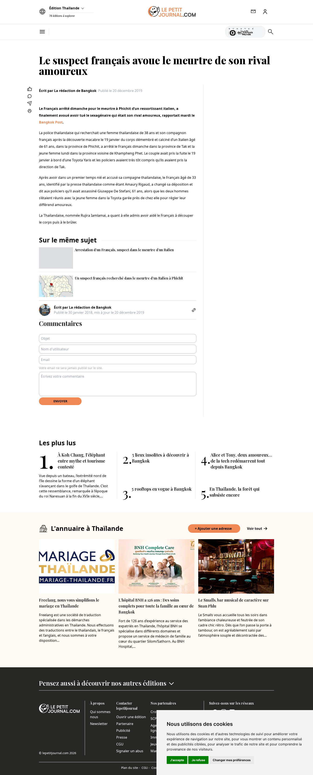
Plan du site (130, 768)
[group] (260, 31)
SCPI (154, 718)
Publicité (123, 730)
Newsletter (99, 723)
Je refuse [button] (198, 760)
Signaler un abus (129, 751)
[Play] (260, 31)
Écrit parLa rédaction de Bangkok (67, 90)
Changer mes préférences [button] (232, 760)
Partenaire (124, 723)
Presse (121, 737)
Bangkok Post (51, 122)
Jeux (154, 744)
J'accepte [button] (177, 760)
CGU (119, 744)
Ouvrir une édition (131, 717)
